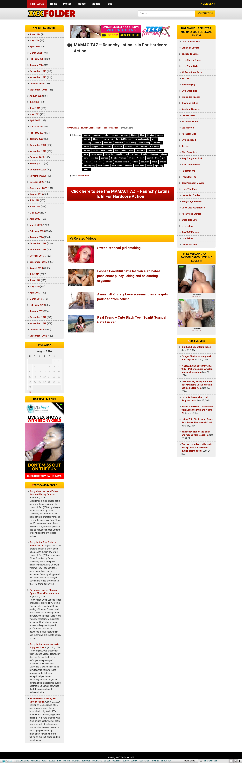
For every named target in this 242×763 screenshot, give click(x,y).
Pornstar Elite (189, 134)
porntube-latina (153, 158)
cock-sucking (144, 143)
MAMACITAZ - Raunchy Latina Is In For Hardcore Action (92, 128)
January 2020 (37, 237)
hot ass (144, 147)
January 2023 (37, 139)
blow (142, 135)
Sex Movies (188, 127)
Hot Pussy (154, 147)
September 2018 (38, 335)
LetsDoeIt (152, 150)
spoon (149, 166)
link (239, 719)
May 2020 (34, 212)
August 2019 (36, 268)
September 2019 (38, 262)
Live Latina (187, 226)
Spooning (159, 166)
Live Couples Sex (191, 41)
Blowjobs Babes (190, 103)
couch (86, 147)
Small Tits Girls (189, 220)
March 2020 (36, 225)
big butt (134, 135)
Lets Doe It (140, 150)
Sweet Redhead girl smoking (119, 248)
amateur (87, 135)
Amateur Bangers (191, 109)
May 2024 (34, 40)
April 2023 (35, 120)
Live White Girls (190, 66)
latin (116, 150)
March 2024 (36, 52)
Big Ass (114, 135)
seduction (145, 162)
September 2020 (38, 188)
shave (154, 162)
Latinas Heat (188, 115)
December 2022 (38, 145)
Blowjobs (97, 139)
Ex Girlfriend (83, 176)
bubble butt (108, 139)
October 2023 (37, 83)
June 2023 (35, 108)
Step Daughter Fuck (192, 158)
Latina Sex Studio (191, 195)
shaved (163, 162)
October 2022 (37, 157)
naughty (119, 154)
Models (96, 3)
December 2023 (38, 71)
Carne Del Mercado (123, 139)
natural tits (109, 154)
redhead (87, 162)
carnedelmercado (141, 139)
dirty (102, 147)
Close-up (87, 143)
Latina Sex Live (189, 244)
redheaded (98, 162)
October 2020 (37, 182)
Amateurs (97, 135)
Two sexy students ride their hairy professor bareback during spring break (197, 447)
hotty (103, 150)
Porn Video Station (191, 214)
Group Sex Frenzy (191, 97)
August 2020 (36, 194)
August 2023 (36, 96)
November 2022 (38, 151)
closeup (97, 143)
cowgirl (95, 147)
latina (123, 150)
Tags (109, 3)
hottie (95, 150)
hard (109, 147)
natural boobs (96, 154)
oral (127, 154)
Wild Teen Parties (191, 164)
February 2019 (37, 305)
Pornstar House (190, 121)
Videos (81, 3)
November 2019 (38, 249)
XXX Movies (197, 340)
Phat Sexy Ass (189, 152)
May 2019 (34, 286)
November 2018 (38, 323)
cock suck (119, 143)
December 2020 (38, 169)
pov (163, 158)
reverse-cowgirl (122, 162)
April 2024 (35, 46)
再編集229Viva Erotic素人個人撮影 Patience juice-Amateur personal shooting (197, 369)
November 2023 (38, 77)
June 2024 (35, 34)
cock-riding (131, 143)
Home (53, 3)
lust (160, 150)
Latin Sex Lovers (190, 47)
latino (131, 150)
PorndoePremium (136, 158)
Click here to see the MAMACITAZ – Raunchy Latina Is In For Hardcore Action (120, 194)
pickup (164, 154)
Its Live (185, 146)
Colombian (157, 143)
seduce (135, 162)
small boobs (117, 166)
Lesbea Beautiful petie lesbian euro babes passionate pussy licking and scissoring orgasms (128, 276)
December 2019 (38, 243)
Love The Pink (189, 189)
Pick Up (144, 154)
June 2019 (35, 280)
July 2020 (34, 200)
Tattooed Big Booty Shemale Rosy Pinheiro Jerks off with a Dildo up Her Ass (197, 384)
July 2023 (34, 102)
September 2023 (38, 89)
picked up (154, 154)
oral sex (135, 154)
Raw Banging (188, 84)
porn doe (94, 158)
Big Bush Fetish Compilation (196, 347)
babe (106, 135)
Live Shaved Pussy (191, 60)
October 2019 (37, 255)
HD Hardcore (188, 170)
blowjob (87, 139)
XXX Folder (37, 4)
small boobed (103, 166)
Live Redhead (189, 140)
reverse (108, 162)
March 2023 (36, 126)
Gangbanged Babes (192, 201)
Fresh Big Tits (189, 177)
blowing (160, 135)
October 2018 (37, 329)
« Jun (29, 392)
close (154, 139)
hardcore (128, 147)
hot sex (87, 150)
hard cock (118, 147)
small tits (128, 166)
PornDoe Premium (118, 158)
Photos (67, 3)
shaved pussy (89, 166)
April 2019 (35, 292)
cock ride (108, 143)
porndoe (104, 158)
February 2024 (37, 59)
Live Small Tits (189, 91)
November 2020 (38, 176)
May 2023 (34, 114)
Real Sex (186, 78)
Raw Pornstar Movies (193, 183)
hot (137, 147)
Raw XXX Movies (190, 232)
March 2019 (36, 299)
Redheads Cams (190, 54)
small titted (139, 166)
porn (86, 158)
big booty (124, 135)
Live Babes (187, 238)
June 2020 (35, 206)
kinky (110, 150)
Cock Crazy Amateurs (193, 207)
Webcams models (45, 485)
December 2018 (38, 317)
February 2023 (37, 132)
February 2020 (37, 231)
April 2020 (35, 219)
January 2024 (37, 65)
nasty (86, 154)
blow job (150, 135)
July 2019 (34, 274)
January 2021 (37, 163)
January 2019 (37, 311)
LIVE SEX (208, 3)
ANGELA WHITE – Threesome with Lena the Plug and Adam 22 (197, 409)
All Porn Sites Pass (192, 72)
